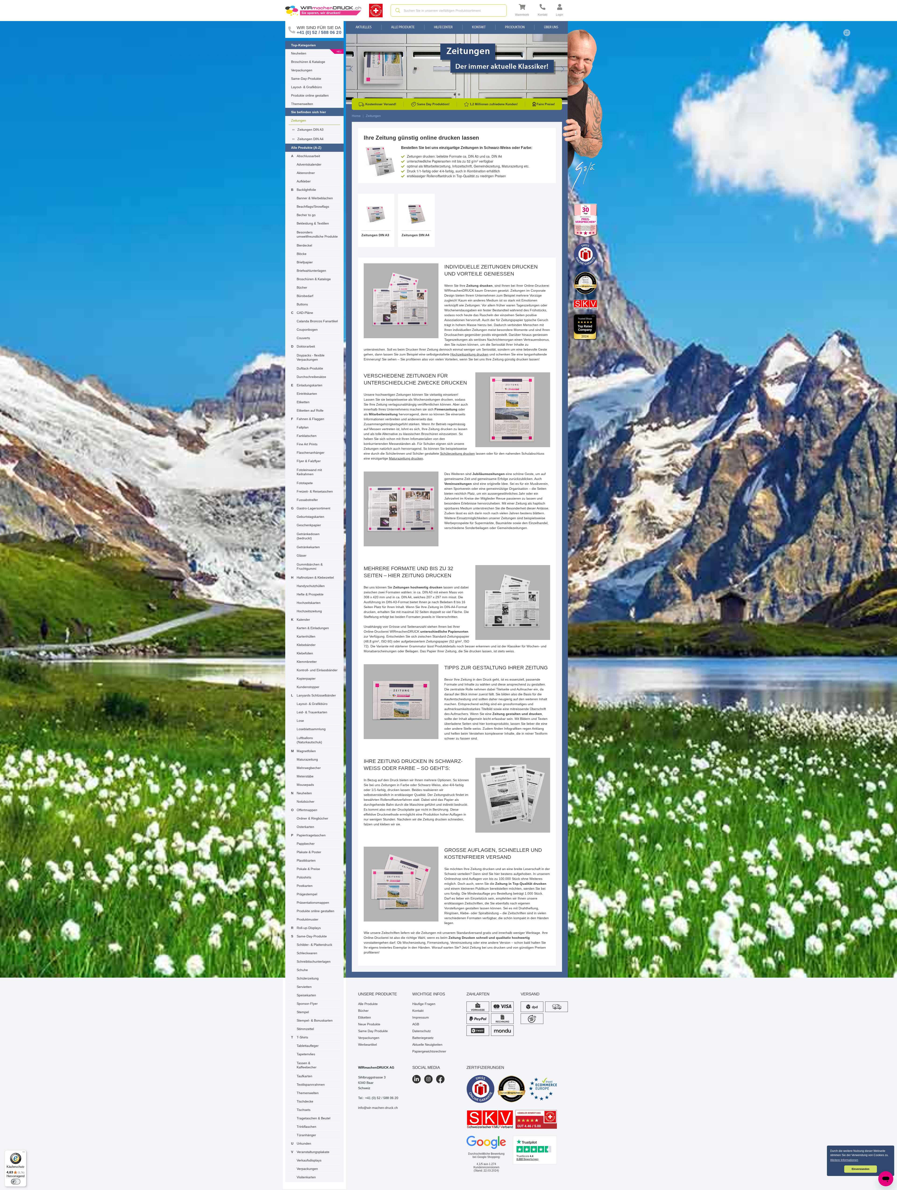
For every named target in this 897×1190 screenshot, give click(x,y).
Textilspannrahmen (311, 1084)
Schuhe (302, 970)
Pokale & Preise (308, 869)
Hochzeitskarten (308, 602)
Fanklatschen (307, 435)
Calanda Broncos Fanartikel (317, 321)
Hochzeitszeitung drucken (469, 354)
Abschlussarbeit (308, 156)
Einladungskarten (309, 385)
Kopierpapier (306, 678)
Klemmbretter (307, 661)
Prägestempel (307, 894)
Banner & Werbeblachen (315, 198)
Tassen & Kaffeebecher (307, 1065)
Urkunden (304, 1143)
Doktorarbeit (306, 346)
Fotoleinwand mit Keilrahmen (309, 472)
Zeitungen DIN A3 (310, 129)
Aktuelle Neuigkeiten (427, 1044)
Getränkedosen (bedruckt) (308, 536)
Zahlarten (477, 994)
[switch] (15, 1181)
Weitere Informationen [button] (844, 1160)
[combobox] (448, 10)
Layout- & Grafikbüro (306, 87)
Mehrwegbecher (309, 767)
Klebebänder (306, 644)
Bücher (302, 287)
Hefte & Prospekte (310, 594)
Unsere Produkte (377, 994)
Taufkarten (304, 1076)
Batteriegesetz (423, 1038)
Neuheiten (298, 53)
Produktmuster (307, 919)
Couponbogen (307, 329)
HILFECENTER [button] (443, 27)
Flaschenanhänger (310, 452)
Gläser (301, 555)
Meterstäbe (305, 776)
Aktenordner (306, 172)
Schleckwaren (307, 953)
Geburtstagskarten (310, 516)
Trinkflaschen (306, 1126)
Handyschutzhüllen (311, 586)
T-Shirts (302, 1037)
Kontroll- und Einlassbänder (317, 670)
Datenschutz (421, 1031)
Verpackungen (301, 70)
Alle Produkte (403, 27)
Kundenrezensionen (486, 1165)
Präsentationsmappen (313, 902)
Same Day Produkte (373, 1031)
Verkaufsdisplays (309, 1160)
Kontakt (479, 27)
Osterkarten (305, 826)
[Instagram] (428, 1079)
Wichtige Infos (428, 994)
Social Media (426, 1067)
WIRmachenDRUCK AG (376, 1067)
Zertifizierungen (485, 1067)
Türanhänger (306, 1135)
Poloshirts (304, 877)
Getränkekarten (308, 547)
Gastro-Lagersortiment (313, 508)
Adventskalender (309, 164)
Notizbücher (305, 801)
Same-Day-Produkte (306, 78)
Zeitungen (298, 120)
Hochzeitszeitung (309, 611)
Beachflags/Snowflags (313, 206)
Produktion (515, 27)
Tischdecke (305, 1101)
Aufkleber (304, 181)
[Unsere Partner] (585, 220)
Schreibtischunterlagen (314, 961)
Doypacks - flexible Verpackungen (310, 357)
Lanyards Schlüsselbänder (316, 695)
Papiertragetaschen (311, 835)
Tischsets (303, 1109)
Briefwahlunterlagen (311, 270)
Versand (530, 994)
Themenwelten (302, 103)
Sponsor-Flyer (307, 1003)
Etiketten (303, 402)
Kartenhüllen (306, 636)
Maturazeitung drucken (406, 458)
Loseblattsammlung (311, 729)
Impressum (420, 1017)
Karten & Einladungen (313, 628)
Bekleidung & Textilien (313, 223)
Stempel (303, 1012)
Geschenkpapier (309, 525)
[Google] (486, 1142)
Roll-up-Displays (309, 927)
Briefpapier (305, 262)
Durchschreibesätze (311, 376)
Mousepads (305, 784)
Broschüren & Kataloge (308, 61)
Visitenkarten (306, 1177)
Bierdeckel (304, 245)
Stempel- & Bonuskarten (315, 1020)
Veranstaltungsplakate (313, 1152)
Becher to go (306, 215)
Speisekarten (306, 995)
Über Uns (551, 27)
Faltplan (303, 427)
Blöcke (301, 253)
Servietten (304, 986)
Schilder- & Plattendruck (314, 944)
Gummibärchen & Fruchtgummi (310, 566)
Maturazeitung (307, 759)
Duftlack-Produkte (310, 368)
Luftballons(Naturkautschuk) (309, 740)
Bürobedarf (305, 296)
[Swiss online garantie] (480, 1089)
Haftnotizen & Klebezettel (315, 577)
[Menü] (23, 1153)
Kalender (303, 619)
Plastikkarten (306, 860)
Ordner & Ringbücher (312, 818)
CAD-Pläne (305, 312)
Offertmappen (307, 810)
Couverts (303, 338)
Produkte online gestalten (310, 95)
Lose (300, 720)
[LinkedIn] (416, 1079)
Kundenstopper (308, 687)
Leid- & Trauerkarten (312, 712)
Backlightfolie (306, 189)
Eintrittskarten (307, 393)
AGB (415, 1024)
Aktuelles (364, 27)
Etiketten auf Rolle (310, 410)
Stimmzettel (305, 1028)
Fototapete (305, 483)
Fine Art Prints (307, 444)
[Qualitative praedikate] (512, 1089)
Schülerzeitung (308, 978)
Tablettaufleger (308, 1045)
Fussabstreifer (307, 499)
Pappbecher (306, 843)
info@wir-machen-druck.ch (378, 1108)
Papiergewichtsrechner (429, 1051)
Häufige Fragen (423, 1004)
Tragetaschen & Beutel (313, 1118)
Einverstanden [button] (860, 1169)
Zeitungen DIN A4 (310, 139)
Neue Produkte (369, 1024)
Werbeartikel (367, 1044)
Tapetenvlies (306, 1054)
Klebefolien (305, 653)
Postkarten (305, 885)
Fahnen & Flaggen (310, 419)
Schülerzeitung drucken (457, 453)
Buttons (302, 304)
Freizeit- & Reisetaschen (315, 491)
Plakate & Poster (309, 852)
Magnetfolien (306, 751)
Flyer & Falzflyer (309, 461)
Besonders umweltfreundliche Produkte (317, 234)
